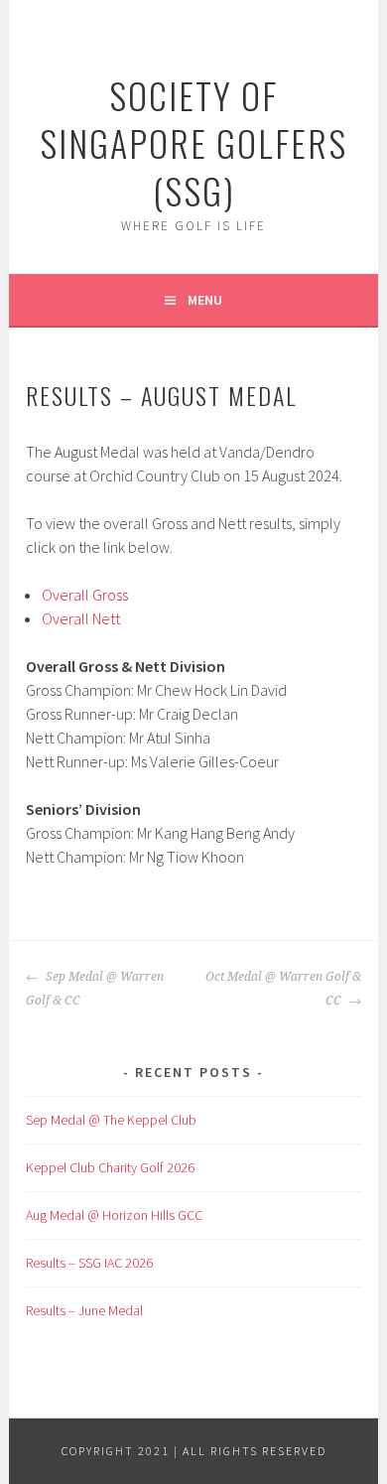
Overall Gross (85, 595)
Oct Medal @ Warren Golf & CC (283, 989)
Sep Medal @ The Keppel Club (111, 1120)
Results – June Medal (84, 1310)
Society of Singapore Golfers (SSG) (193, 142)
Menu (205, 300)
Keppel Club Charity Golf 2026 (110, 1167)
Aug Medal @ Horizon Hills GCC (114, 1215)
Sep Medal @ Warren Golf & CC (95, 989)
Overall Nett (81, 618)
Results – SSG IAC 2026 (89, 1263)
